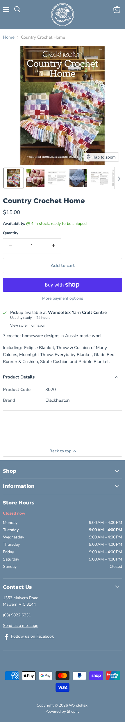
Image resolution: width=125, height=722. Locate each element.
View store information (27, 325)
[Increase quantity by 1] (53, 245)
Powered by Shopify (62, 711)
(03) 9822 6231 (17, 615)
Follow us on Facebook (32, 636)
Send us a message (20, 625)
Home (9, 37)
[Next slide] (119, 178)
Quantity (10, 233)
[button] (14, 178)
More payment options (62, 298)
